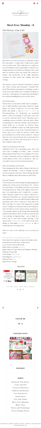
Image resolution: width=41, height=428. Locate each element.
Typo (14, 259)
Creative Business (21, 388)
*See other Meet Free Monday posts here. (17, 238)
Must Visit (20, 405)
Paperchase (16, 254)
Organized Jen (16, 221)
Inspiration (20, 396)
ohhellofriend (16, 257)
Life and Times (12, 287)
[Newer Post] (3, 308)
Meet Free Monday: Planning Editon (20, 347)
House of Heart (30, 111)
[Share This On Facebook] (18, 289)
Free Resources (20, 393)
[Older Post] (37, 308)
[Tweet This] (20, 289)
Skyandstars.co (20, 425)
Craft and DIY (20, 385)
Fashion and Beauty (20, 391)
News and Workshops (20, 408)
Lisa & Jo (22, 247)
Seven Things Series (21, 411)
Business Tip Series (20, 382)
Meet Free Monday (27, 287)
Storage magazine (25, 223)
